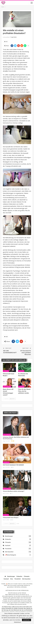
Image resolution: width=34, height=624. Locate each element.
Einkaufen (21, 370)
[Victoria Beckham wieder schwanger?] (17, 480)
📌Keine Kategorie (10, 555)
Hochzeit (7, 545)
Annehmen (26, 620)
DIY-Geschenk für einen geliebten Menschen (25, 352)
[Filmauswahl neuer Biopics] (9, 367)
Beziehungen (9, 536)
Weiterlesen (17, 622)
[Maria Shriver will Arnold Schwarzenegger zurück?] (9, 382)
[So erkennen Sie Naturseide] (24, 367)
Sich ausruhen (7, 386)
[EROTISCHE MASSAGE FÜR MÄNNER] (17, 453)
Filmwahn (6, 370)
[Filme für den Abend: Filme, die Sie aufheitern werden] (24, 382)
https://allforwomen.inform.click (13, 594)
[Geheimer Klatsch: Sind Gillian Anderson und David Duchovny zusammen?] (17, 426)
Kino (11, 579)
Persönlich (6, 462)
